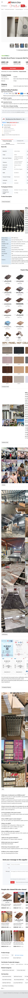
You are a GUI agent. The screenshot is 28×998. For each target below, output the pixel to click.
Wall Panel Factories (18, 976)
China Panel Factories (6, 976)
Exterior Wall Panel (17, 957)
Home (2, 9)
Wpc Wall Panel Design (6, 979)
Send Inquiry (13, 68)
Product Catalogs (19, 955)
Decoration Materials (19, 9)
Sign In (3, 134)
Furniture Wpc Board (21, 970)
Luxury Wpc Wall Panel (17, 982)
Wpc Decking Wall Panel (19, 979)
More (2, 988)
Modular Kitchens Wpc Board (8, 970)
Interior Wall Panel (5, 957)
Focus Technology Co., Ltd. (16, 992)
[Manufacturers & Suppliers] (14, 2)
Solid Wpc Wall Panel (6, 982)
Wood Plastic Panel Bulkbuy (8, 985)
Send (12, 882)
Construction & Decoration (9, 9)
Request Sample (22, 71)
